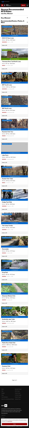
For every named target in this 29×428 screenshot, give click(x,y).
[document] (14, 422)
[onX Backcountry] (5, 1)
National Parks (18, 399)
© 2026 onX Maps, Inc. (11, 426)
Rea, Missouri (5, 17)
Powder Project (18, 397)
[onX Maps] (4, 406)
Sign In (23, 5)
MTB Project (17, 391)
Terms (17, 426)
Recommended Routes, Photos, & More (12, 21)
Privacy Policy (9, 421)
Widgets (3, 393)
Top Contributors (4, 397)
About (2, 389)
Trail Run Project (18, 395)
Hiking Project (17, 393)
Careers (3, 417)
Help (2, 391)
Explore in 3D (4, 45)
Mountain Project (18, 389)
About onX (3, 415)
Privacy (21, 426)
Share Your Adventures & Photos (7, 399)
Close (14, 424)
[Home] (6, 5)
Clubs (2, 395)
